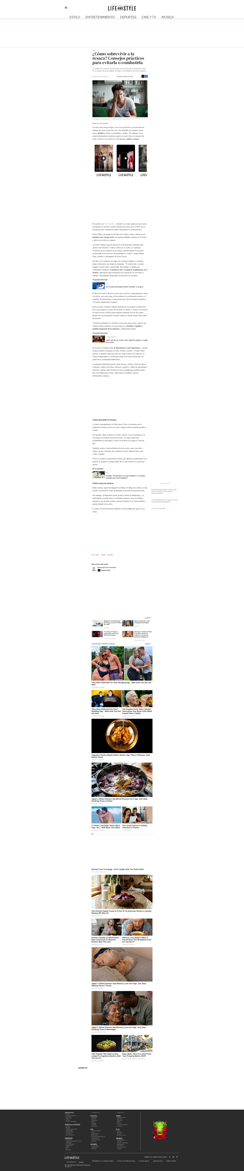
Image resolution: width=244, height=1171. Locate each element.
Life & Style (69, 1112)
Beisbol (68, 1127)
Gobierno (94, 1117)
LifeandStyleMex (169, 1157)
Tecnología (69, 1145)
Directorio (171, 1161)
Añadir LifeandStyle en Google (126, 76)
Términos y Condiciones (103, 1161)
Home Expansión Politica (73, 1141)
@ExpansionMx (105, 570)
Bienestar (120, 1145)
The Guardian (109, 224)
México (93, 1118)
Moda (118, 1121)
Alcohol (110, 555)
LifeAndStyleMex (178, 1157)
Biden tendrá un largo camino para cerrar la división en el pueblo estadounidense (163, 491)
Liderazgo (94, 1147)
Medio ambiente (96, 1130)
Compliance (144, 1161)
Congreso (94, 1120)
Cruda (103, 555)
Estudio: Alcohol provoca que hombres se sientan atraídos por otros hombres (125, 477)
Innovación (95, 1138)
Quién (118, 1116)
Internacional (70, 1144)
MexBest (119, 1138)
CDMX (93, 1121)
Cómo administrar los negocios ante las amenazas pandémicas (164, 501)
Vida (93, 51)
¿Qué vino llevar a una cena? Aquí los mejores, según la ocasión (127, 341)
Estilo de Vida (121, 1147)
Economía (69, 1142)
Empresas (68, 1139)
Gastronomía (121, 1139)
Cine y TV (149, 17)
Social (93, 1132)
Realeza (119, 1118)
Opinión (93, 1124)
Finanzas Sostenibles (98, 1136)
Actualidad (94, 1145)
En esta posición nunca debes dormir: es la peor (124, 287)
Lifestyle (69, 1133)
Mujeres (68, 1149)
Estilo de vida (121, 1135)
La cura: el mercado (158, 508)
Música (167, 17)
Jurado (119, 1148)
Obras (67, 1147)
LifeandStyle (95, 1112)
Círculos (120, 1120)
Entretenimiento (100, 17)
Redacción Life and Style (106, 567)
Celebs (119, 1133)
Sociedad (94, 1126)
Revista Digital (70, 1134)
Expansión (69, 1138)
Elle (118, 1129)
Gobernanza (95, 1133)
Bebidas (119, 1141)
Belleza (119, 1123)
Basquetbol (69, 1130)
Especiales (120, 1112)
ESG (67, 1148)
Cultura (119, 1126)
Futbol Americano (71, 1129)
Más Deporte (69, 1132)
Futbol (68, 1126)
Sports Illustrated (72, 1124)
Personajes (120, 1144)
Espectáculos (121, 1117)
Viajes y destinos (122, 1142)
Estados (93, 1123)
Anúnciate (157, 1161)
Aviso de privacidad (126, 1161)
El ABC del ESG (95, 1139)
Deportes (128, 17)
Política (93, 1116)
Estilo (75, 17)
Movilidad (94, 1135)
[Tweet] (143, 76)
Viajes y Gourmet (111, 336)
